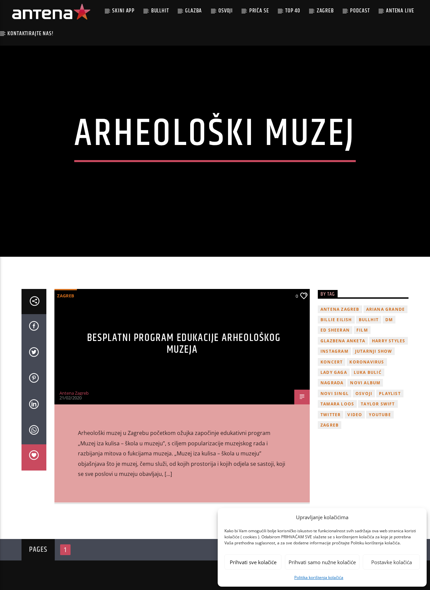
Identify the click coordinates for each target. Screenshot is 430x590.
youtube (380, 414)
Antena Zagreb (74, 393)
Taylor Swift (378, 404)
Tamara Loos (337, 404)
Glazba (193, 10)
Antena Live (400, 10)
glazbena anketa (342, 341)
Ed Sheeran (335, 330)
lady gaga (333, 372)
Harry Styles (388, 341)
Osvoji (225, 10)
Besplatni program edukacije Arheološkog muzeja (184, 344)
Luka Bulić (368, 372)
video (354, 414)
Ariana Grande (385, 309)
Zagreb (325, 10)
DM (389, 320)
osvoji (363, 393)
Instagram (334, 351)
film (362, 330)
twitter (330, 414)
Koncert (331, 362)
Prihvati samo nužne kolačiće (322, 562)
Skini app (123, 10)
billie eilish (336, 320)
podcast (360, 10)
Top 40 (292, 10)
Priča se (259, 10)
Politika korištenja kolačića (318, 577)
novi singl (334, 393)
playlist (390, 393)
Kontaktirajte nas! (30, 33)
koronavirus (366, 362)
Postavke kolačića (391, 562)
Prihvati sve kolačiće (253, 562)
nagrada (331, 383)
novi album (365, 383)
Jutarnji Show (373, 351)
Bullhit (160, 10)
